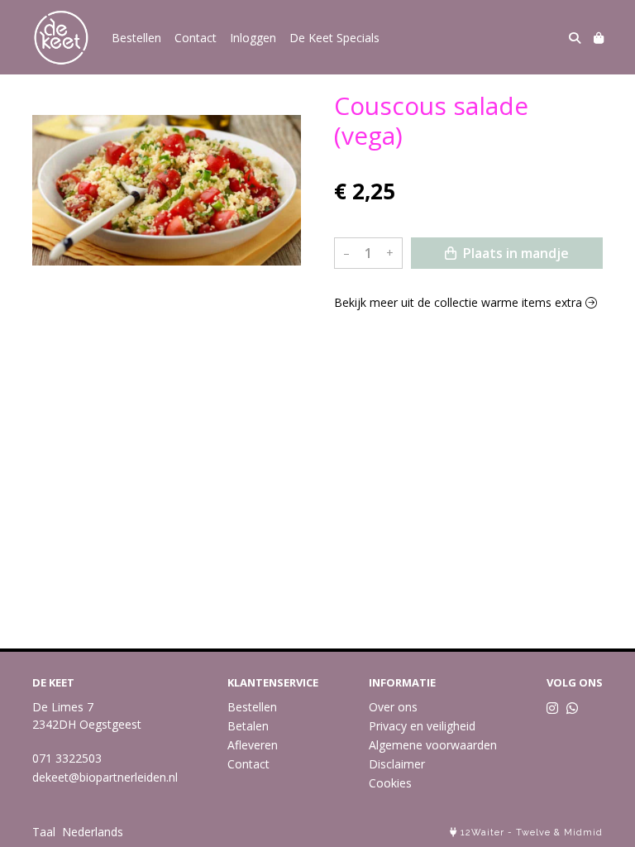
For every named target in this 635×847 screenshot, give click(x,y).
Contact (195, 37)
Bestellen (136, 37)
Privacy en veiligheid (422, 726)
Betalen (248, 726)
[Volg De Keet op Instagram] (552, 708)
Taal (43, 832)
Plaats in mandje (514, 253)
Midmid (583, 832)
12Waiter (482, 832)
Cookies (390, 783)
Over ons (393, 707)
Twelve (533, 832)
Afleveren (252, 745)
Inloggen (253, 37)
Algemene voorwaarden (433, 745)
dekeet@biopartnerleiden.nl (105, 777)
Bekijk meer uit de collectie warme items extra (459, 302)
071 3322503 (67, 758)
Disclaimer (397, 764)
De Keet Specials (334, 37)
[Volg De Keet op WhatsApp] (572, 708)
